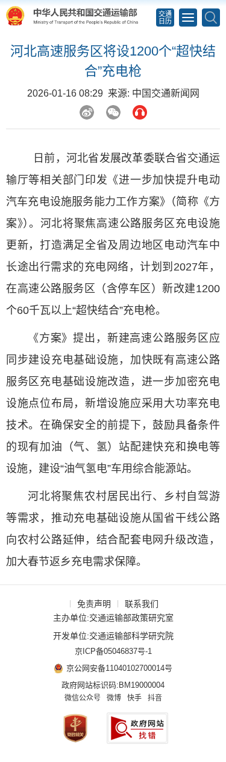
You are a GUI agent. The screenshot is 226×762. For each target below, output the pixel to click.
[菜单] (188, 17)
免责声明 (94, 604)
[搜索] (211, 17)
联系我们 (142, 604)
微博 (114, 698)
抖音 (155, 698)
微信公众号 (82, 698)
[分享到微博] (87, 112)
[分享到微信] (113, 112)
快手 (134, 698)
